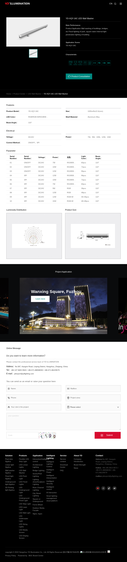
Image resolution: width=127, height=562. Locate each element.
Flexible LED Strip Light (24, 460)
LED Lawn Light (23, 508)
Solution (9, 455)
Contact (99, 455)
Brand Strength (80, 465)
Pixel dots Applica (9, 460)
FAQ (62, 470)
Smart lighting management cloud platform (52, 498)
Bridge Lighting (38, 470)
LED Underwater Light (23, 518)
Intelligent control (50, 488)
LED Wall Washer (34, 94)
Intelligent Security (50, 482)
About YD (78, 455)
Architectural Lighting (37, 466)
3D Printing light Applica (10, 488)
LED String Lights (23, 525)
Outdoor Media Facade (38, 509)
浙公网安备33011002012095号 (94, 552)
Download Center (64, 466)
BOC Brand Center (36, 556)
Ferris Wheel (38, 505)
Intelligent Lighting (50, 456)
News (76, 468)
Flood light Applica (9, 477)
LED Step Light (25, 504)
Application (38, 455)
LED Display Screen (24, 537)
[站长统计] (109, 551)
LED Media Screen (23, 531)
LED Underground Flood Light (24, 498)
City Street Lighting (37, 494)
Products (23, 455)
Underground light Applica (10, 483)
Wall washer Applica (10, 471)
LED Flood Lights (23, 483)
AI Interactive (51, 493)
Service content (63, 460)
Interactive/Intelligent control (39, 460)
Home (8, 94)
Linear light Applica (9, 466)
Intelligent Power (50, 471)
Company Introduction (78, 460)
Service (63, 455)
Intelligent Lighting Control (50, 464)
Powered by (22, 556)
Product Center (19, 94)
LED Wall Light (24, 513)
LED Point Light (23, 477)
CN (110, 4)
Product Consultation (80, 76)
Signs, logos (37, 514)
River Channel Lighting (38, 488)
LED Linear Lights (23, 466)
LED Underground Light (24, 489)
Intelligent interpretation (51, 476)
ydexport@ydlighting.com (107, 476)
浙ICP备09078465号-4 (71, 552)
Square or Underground (38, 500)
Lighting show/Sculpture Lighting (39, 481)
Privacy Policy (10, 556)
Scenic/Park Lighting (37, 475)
